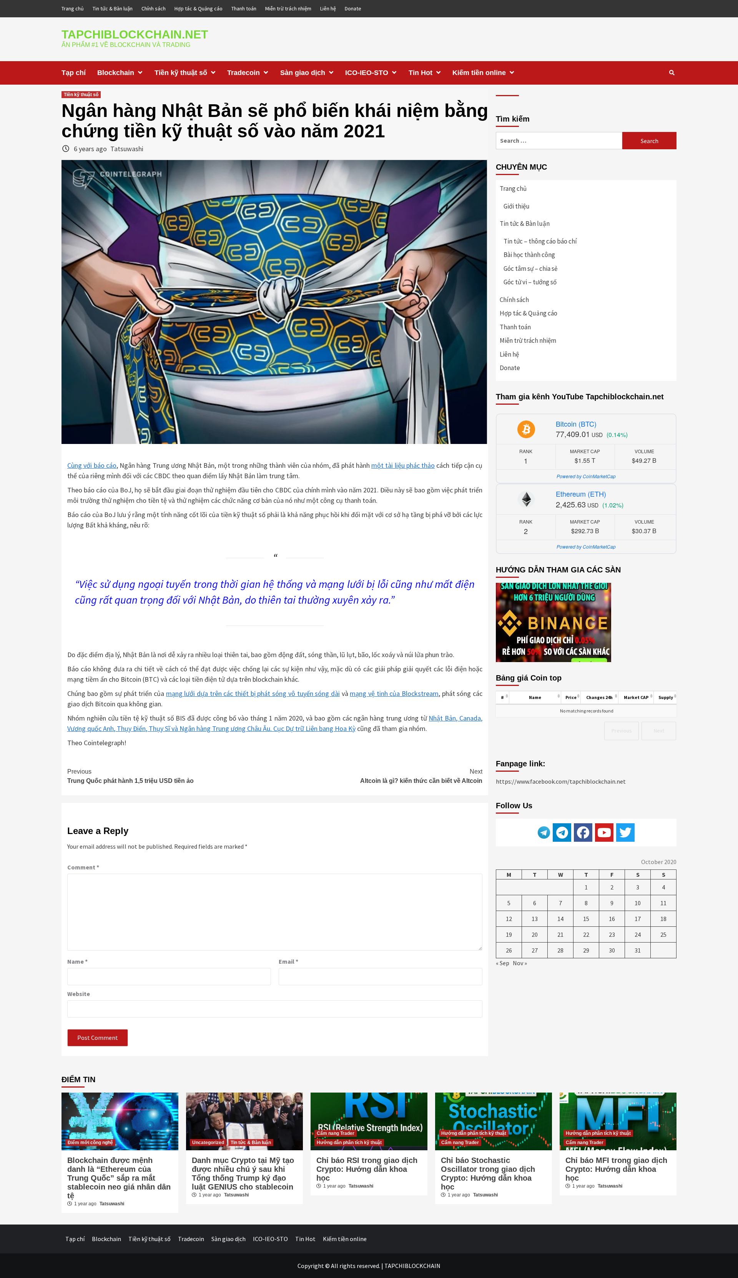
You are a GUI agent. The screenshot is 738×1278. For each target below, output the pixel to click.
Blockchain (115, 73)
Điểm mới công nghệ (90, 1142)
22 (586, 934)
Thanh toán (243, 8)
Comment (83, 867)
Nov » (520, 963)
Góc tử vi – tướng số (530, 282)
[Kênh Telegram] (562, 832)
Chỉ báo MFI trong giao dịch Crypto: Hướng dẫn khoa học (616, 1169)
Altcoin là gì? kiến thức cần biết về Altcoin (421, 776)
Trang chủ (73, 8)
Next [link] (659, 730)
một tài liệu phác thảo (403, 465)
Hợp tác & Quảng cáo (199, 8)
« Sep (502, 963)
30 (612, 950)
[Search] (671, 72)
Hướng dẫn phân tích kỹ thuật (349, 1142)
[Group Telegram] (544, 832)
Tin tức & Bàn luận (113, 8)
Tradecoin (243, 73)
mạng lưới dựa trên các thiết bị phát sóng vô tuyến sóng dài (253, 693)
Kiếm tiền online (479, 73)
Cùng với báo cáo (91, 465)
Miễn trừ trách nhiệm (288, 8)
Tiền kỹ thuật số (181, 73)
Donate (353, 8)
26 (509, 950)
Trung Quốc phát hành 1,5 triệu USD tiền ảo (130, 776)
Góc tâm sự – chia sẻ (530, 268)
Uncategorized (208, 1142)
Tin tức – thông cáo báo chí (540, 241)
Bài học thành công (529, 254)
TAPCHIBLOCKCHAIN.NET (135, 34)
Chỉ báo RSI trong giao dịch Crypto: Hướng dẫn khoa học (366, 1169)
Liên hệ (328, 8)
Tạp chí (74, 73)
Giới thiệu (517, 206)
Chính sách (153, 8)
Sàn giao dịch (302, 73)
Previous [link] (622, 730)
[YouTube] (604, 832)
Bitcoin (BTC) (576, 424)
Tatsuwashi (126, 148)
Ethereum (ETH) (581, 494)
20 (535, 934)
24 (638, 934)
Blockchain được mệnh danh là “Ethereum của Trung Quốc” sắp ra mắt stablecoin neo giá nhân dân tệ (119, 1178)
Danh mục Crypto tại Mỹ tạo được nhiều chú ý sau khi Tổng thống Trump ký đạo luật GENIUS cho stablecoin (243, 1173)
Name (77, 961)
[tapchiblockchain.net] (583, 832)
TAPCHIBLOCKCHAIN (412, 1266)
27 (535, 950)
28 (560, 950)
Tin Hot (420, 73)
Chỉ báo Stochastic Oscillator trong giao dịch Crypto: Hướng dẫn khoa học (488, 1173)
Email (288, 961)
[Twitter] (625, 832)
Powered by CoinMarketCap (586, 476)
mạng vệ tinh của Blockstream (394, 693)
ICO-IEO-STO (366, 73)
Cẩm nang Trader (335, 1133)
